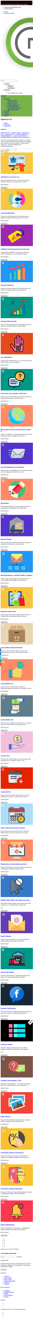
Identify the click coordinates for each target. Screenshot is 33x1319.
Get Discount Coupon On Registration (12, 1188)
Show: (2, 151)
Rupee (11, 86)
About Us (6, 1276)
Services (6, 112)
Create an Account (9, 13)
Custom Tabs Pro (6, 792)
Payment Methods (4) (13, 106)
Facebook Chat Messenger (8, 1008)
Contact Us (7, 114)
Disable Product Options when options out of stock (15, 900)
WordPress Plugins (9, 1292)
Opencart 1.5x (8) (12, 103)
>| (4, 1246)
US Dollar (11, 88)
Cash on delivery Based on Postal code (12, 647)
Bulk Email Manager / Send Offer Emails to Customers (16, 575)
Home (5, 123)
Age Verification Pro (6, 357)
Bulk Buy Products (6, 539)
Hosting (6, 115)
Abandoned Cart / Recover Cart (10, 177)
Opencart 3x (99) (12, 100)
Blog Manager (5, 503)
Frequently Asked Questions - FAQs (11, 1080)
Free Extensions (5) (24, 137)
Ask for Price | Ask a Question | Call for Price (14, 393)
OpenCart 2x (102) (12, 102)
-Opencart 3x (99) (15, 132)
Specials (6, 1296)
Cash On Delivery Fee (7, 683)
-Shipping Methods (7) (21, 134)
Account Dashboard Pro (8, 213)
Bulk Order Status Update (8, 611)
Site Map (6, 1284)
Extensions (7, 124)
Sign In (6, 11)
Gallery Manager (5, 1116)
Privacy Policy (8, 1279)
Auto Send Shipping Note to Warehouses (12, 467)
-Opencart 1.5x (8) (9, 134)
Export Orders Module (7, 972)
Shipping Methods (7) (13, 105)
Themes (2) (16, 137)
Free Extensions (8, 1295)
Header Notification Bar (7, 1224)
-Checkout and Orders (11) (20, 135)
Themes (6, 1293)
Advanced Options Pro (7, 285)
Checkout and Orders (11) (14, 108)
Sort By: (3, 150)
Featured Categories (6, 1044)
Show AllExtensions (12, 109)
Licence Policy (8, 1278)
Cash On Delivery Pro (7, 719)
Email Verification (6, 936)
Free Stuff (6, 111)
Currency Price (5, 755)
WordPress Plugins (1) (7, 137)
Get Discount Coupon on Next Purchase (12, 1152)
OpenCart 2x (7, 126)
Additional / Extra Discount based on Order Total (15, 249)
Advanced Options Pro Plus (9, 321)
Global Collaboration (9, 1281)
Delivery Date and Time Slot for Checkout (13, 828)
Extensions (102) (5, 132)
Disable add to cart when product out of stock (14, 864)
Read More (4, 1269)
